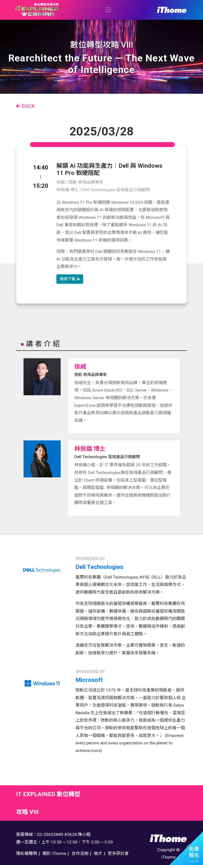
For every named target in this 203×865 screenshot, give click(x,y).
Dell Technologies (99, 567)
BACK (28, 106)
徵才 (98, 853)
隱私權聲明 (26, 853)
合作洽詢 (80, 853)
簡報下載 (68, 279)
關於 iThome (54, 853)
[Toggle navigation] (108, 10)
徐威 (80, 366)
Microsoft (89, 680)
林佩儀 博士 (89, 448)
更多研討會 (118, 853)
